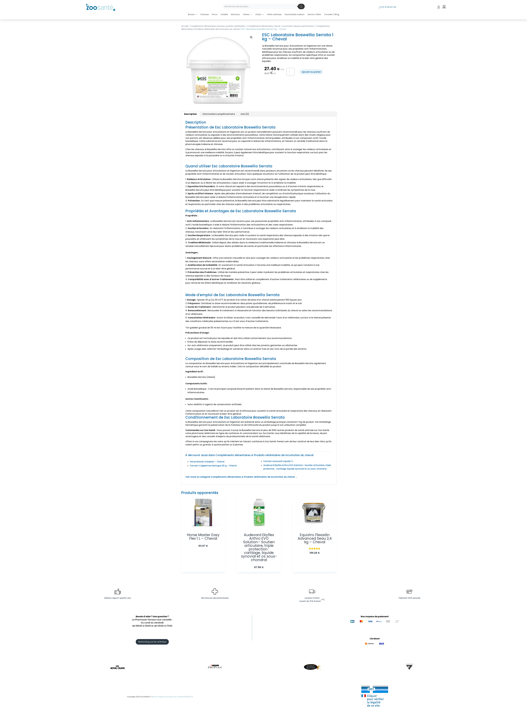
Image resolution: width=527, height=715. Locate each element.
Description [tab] (190, 114)
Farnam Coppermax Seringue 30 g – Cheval (213, 465)
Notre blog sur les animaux (152, 641)
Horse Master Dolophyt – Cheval (207, 461)
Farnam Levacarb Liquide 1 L (278, 461)
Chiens (246, 14)
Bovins (191, 14)
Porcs (215, 14)
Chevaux (204, 14)
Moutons (235, 14)
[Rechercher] (301, 6)
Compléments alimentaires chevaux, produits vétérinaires (217, 26)
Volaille (224, 14)
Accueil (184, 26)
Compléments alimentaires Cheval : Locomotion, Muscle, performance (280, 26)
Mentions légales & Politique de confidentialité (169, 697)
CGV (191, 697)
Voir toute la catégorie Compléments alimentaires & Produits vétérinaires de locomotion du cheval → (241, 476)
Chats (258, 14)
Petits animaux (274, 14)
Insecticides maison (295, 14)
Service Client (314, 14)
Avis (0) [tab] (245, 114)
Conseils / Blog (331, 14)
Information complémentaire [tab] (218, 114)
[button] (251, 37)
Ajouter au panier (311, 71)
